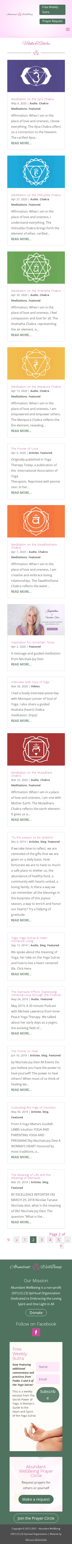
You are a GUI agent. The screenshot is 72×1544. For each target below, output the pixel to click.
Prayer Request (52, 21)
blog (43, 841)
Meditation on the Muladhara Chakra (31, 774)
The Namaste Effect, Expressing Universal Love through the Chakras (36, 993)
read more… (21, 143)
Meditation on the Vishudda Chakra (35, 195)
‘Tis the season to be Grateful (32, 837)
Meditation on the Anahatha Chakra (36, 291)
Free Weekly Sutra (50, 9)
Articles (34, 453)
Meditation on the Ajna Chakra (32, 99)
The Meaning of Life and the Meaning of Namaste (31, 1176)
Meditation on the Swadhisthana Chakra (34, 546)
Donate (36, 1312)
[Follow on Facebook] (36, 1332)
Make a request (36, 1499)
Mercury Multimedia (36, 1539)
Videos (35, 686)
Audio (33, 103)
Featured (35, 108)
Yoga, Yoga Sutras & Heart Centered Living (29, 939)
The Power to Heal (24, 1051)
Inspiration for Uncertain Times (33, 642)
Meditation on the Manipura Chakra (36, 386)
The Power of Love (24, 448)
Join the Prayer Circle (36, 1518)
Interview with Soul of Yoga (30, 682)
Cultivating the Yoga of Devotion (33, 1107)
